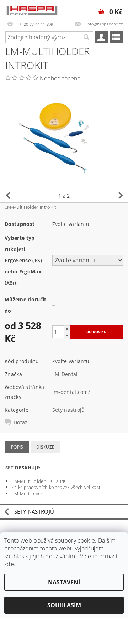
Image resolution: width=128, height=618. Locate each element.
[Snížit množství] (67, 335)
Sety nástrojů (68, 409)
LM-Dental (65, 374)
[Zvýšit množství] (67, 328)
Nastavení (64, 582)
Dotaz (21, 422)
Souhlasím (64, 605)
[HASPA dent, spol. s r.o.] (32, 9)
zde (9, 564)
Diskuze (45, 447)
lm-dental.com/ (71, 392)
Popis (17, 447)
